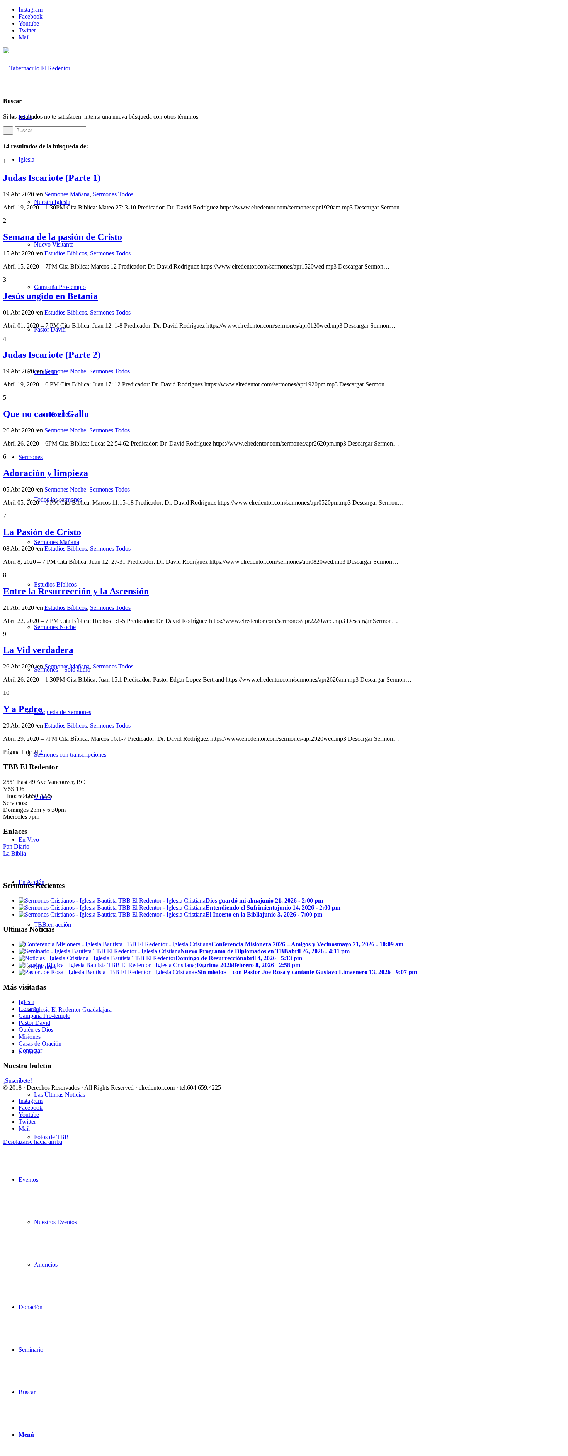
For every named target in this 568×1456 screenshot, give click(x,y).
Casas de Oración (40, 1043)
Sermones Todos (113, 194)
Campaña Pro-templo (44, 1015)
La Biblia (14, 853)
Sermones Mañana (67, 194)
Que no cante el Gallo (46, 414)
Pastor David (34, 1022)
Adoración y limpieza (45, 473)
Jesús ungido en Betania (50, 296)
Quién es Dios (36, 1029)
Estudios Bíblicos (65, 253)
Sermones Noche (65, 371)
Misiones (30, 1036)
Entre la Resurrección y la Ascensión (76, 591)
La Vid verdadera (38, 650)
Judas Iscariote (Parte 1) (51, 178)
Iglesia (26, 1001)
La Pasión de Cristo (42, 532)
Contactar (30, 1050)
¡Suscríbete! (17, 1080)
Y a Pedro (23, 709)
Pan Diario (16, 846)
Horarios (29, 1008)
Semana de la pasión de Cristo (62, 237)
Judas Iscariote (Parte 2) (51, 355)
